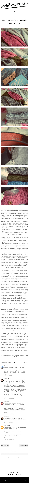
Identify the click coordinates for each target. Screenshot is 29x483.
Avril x (5, 365)
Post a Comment (6, 442)
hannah (6, 378)
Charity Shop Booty (10, 362)
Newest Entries (5, 445)
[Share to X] (22, 363)
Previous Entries (24, 445)
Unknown (6, 425)
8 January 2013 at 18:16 (9, 398)
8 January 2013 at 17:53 (9, 375)
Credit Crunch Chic (10, 480)
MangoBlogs (23, 480)
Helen (5, 401)
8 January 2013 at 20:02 (9, 439)
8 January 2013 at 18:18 (9, 414)
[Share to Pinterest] (24, 363)
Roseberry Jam (7, 416)
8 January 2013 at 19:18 (9, 422)
